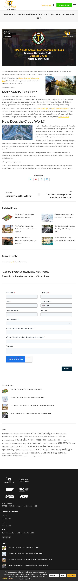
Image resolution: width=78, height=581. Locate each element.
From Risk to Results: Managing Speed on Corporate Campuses (25, 240)
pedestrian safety (7, 436)
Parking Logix (28, 506)
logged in (12, 262)
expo (54, 433)
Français (10, 578)
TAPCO (4, 506)
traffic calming (49, 452)
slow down (14, 446)
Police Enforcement (9, 34)
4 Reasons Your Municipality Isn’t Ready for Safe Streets (64, 215)
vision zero (40, 456)
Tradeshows (7, 36)
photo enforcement (18, 436)
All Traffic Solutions (15, 506)
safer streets (53, 443)
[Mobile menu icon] (74, 5)
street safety (26, 453)
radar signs (22, 439)
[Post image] (7, 218)
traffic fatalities (7, 456)
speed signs (66, 449)
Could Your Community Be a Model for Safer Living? (24, 215)
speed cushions (45, 446)
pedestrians (63, 433)
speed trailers (16, 453)
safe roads (32, 443)
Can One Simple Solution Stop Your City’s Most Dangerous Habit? (65, 228)
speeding (53, 449)
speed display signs (10, 449)
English (4, 578)
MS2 (35, 506)
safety (74, 443)
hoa (57, 433)
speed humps (41, 449)
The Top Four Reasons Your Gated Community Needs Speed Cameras (25, 228)
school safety (5, 446)
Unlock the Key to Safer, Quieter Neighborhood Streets (65, 239)
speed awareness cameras (60, 108)
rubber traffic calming (20, 443)
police (26, 436)
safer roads (43, 443)
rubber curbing (63, 440)
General (6, 31)
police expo (62, 436)
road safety (51, 440)
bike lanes (5, 433)
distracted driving (14, 433)
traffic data (62, 453)
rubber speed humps (8, 443)
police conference (36, 436)
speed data (57, 446)
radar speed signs (42, 108)
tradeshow (35, 453)
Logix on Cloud (46, 5)
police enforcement (50, 436)
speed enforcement (26, 450)
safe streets (64, 443)
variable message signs (29, 456)
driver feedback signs (41, 433)
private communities (8, 440)
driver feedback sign (24, 433)
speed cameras (28, 446)
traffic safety (17, 456)
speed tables (6, 453)
